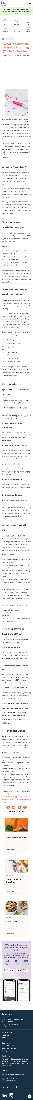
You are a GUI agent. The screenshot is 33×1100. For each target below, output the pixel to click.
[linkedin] (3, 1087)
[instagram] (12, 1087)
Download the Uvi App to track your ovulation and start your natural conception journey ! (16, 799)
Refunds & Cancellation (10, 1048)
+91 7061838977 (11, 1078)
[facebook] (16, 1087)
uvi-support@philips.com (14, 1074)
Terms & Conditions (9, 1046)
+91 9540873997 (11, 1080)
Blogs (4, 1037)
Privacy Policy (7, 1051)
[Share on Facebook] (8, 807)
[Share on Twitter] (19, 807)
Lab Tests (5, 1027)
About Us (5, 1035)
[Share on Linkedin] (13, 807)
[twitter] (7, 1087)
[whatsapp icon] (29, 1096)
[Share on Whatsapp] (25, 807)
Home (4, 1017)
